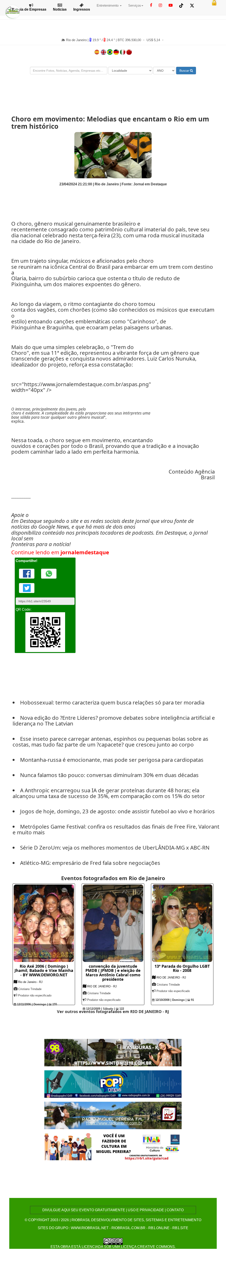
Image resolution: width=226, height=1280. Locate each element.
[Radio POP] (113, 1084)
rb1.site (180, 1228)
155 (54, 1004)
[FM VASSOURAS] (113, 1052)
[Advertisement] (113, 91)
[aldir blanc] (113, 1147)
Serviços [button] (134, 5)
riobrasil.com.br (128, 1228)
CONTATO (175, 1210)
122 (121, 1008)
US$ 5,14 (153, 40)
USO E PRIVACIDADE (146, 1210)
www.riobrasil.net (90, 1228)
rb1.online (159, 1228)
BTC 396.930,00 (129, 40)
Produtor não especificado (34, 995)
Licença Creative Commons (148, 1247)
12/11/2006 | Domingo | (32, 1004)
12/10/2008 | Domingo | (170, 1000)
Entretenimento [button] (108, 5)
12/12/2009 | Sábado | (100, 1008)
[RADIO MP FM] (113, 1115)
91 (192, 1000)
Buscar (184, 70)
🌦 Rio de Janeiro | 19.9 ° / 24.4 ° (88, 40)
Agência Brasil (205, 474)
